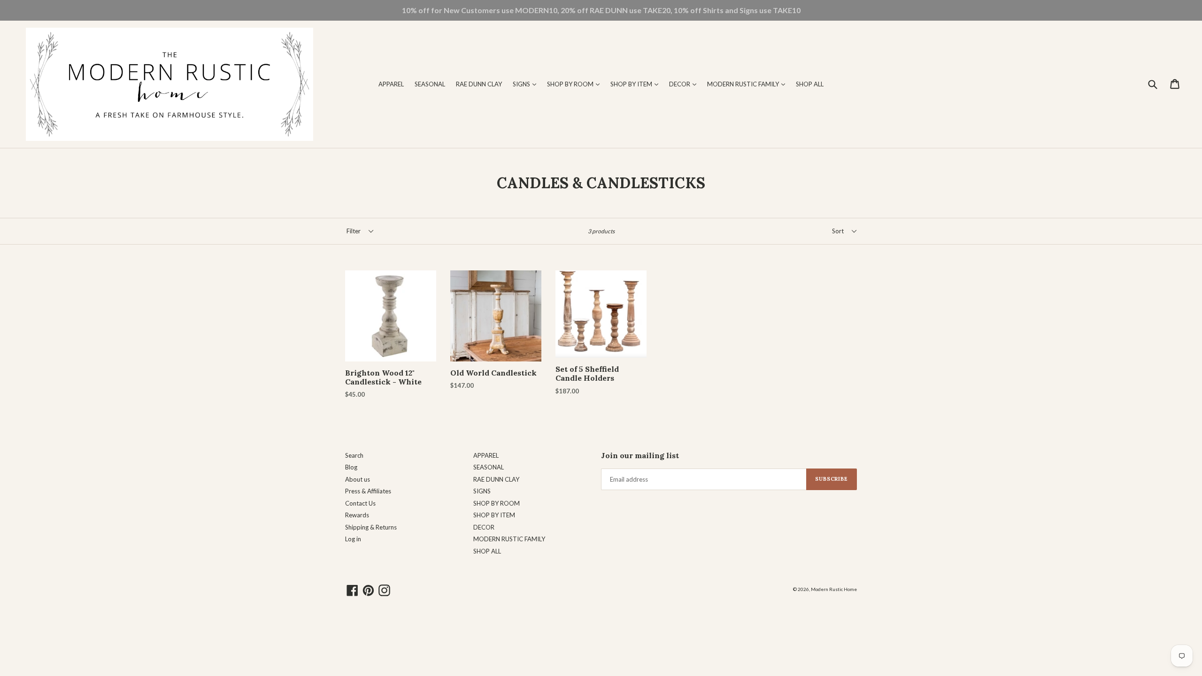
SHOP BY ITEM (636, 84)
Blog (351, 467)
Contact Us (360, 503)
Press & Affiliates (368, 491)
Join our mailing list (640, 455)
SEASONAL (430, 84)
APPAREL (391, 84)
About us (357, 479)
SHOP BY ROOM (575, 84)
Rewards (357, 515)
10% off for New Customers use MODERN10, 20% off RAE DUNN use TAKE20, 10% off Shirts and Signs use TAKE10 (601, 10)
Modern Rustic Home (834, 589)
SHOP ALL (810, 84)
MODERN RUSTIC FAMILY (748, 84)
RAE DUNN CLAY (479, 84)
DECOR (685, 84)
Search (354, 455)
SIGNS (527, 84)
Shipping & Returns (371, 527)
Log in (353, 539)
